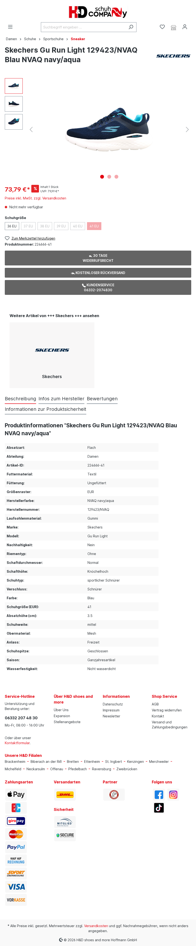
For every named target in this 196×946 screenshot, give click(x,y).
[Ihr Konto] (184, 26)
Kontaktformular (17, 743)
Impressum (111, 710)
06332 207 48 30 (21, 717)
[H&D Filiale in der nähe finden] (173, 27)
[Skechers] (173, 56)
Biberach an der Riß (46, 761)
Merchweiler (159, 761)
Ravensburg (101, 769)
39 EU (61, 226)
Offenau (56, 769)
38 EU (44, 226)
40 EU (77, 226)
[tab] (20, 398)
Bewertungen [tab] (102, 399)
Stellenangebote (67, 722)
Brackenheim (15, 761)
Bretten (73, 761)
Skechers (52, 376)
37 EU (28, 226)
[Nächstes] (187, 129)
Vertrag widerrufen (167, 710)
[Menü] (10, 26)
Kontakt (158, 716)
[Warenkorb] (193, 25)
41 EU (94, 226)
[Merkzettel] (162, 26)
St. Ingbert (113, 761)
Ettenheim (92, 761)
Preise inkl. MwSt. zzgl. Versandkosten (35, 198)
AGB (155, 704)
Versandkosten (96, 926)
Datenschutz (113, 704)
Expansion (62, 716)
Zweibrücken (126, 769)
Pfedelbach (77, 769)
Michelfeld (13, 769)
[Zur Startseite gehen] (98, 12)
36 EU (11, 226)
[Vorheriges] (31, 129)
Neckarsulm (36, 769)
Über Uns (61, 710)
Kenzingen (135, 761)
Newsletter (111, 716)
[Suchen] (130, 27)
